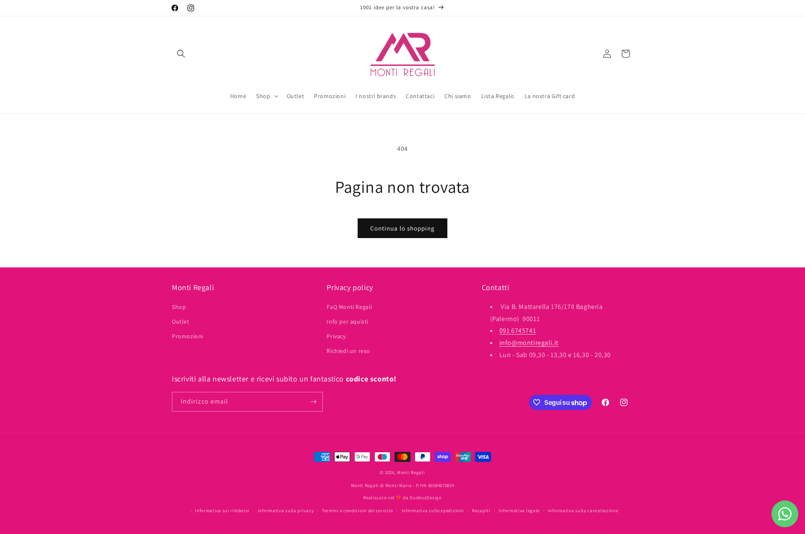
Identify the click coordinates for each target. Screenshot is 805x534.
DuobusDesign (425, 497)
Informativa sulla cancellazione (583, 510)
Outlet (181, 321)
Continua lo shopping (402, 228)
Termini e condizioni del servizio (357, 510)
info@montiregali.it (528, 342)
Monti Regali (411, 472)
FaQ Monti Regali (349, 307)
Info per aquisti (348, 321)
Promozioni (187, 336)
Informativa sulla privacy (286, 510)
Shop (179, 307)
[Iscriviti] (313, 402)
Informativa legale (519, 510)
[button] (181, 53)
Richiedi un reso (348, 351)
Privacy (336, 336)
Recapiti (481, 510)
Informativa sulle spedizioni (433, 510)
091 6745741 (517, 330)
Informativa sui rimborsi (222, 510)
